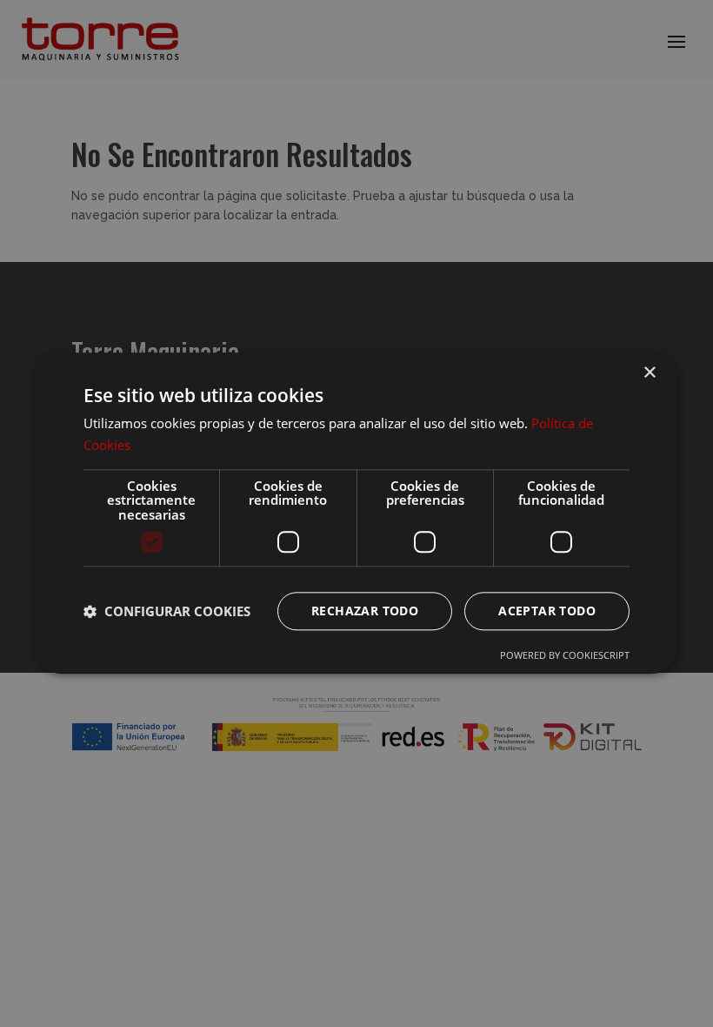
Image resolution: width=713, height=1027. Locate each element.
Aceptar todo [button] (547, 611)
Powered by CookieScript (565, 655)
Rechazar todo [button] (364, 611)
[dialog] (356, 513)
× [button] (649, 372)
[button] (166, 612)
